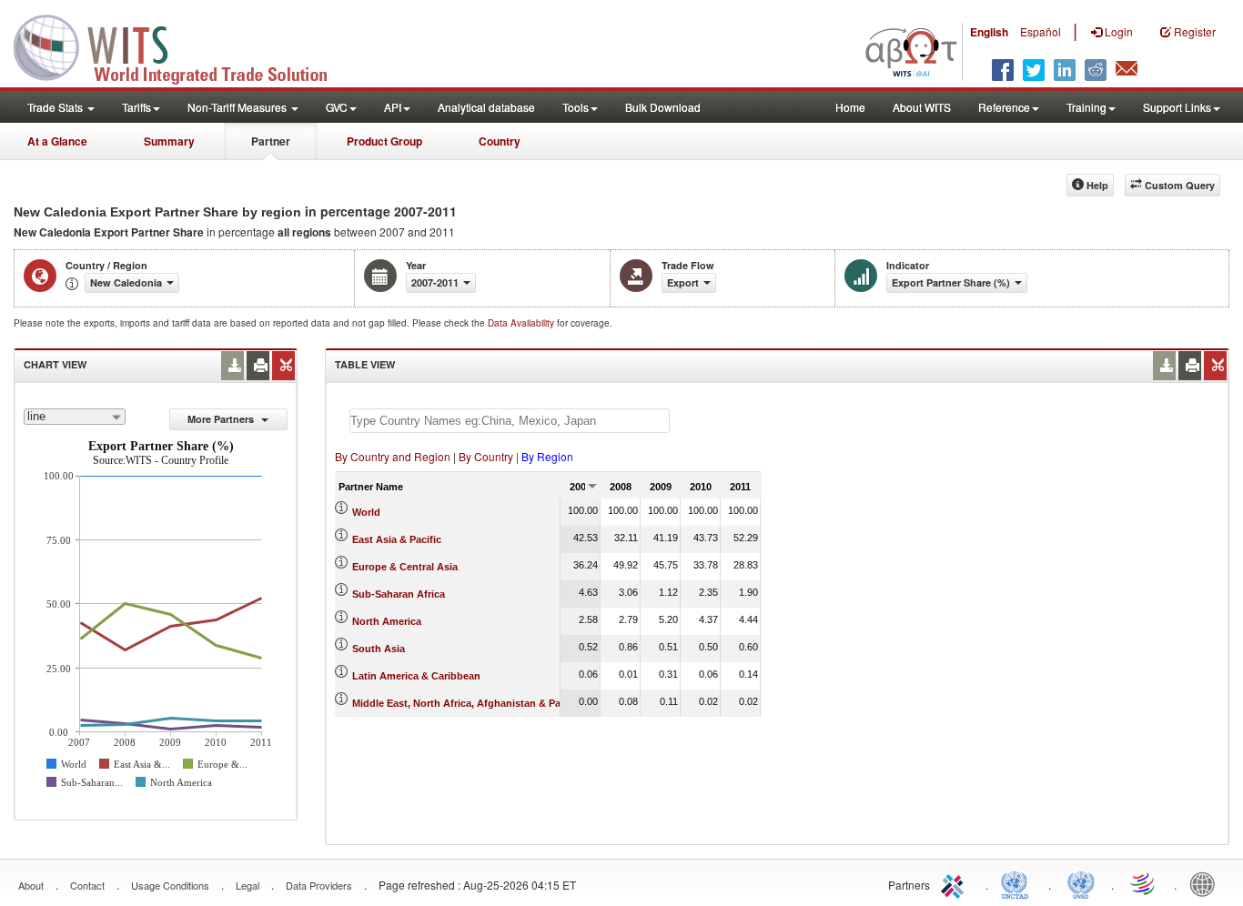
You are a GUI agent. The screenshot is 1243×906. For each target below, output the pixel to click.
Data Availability (522, 323)
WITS (182, 45)
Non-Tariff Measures (238, 107)
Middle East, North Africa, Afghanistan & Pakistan (471, 703)
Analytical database (486, 107)
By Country (486, 456)
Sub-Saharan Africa (398, 594)
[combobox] (75, 416)
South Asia (378, 648)
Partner (270, 141)
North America (386, 621)
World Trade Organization (1144, 883)
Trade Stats (56, 107)
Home (850, 107)
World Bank (1206, 883)
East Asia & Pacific (396, 539)
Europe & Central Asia (405, 566)
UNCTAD (1018, 883)
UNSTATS (1081, 883)
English (989, 32)
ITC (955, 883)
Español (1040, 31)
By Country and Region (392, 456)
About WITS (922, 107)
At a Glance (57, 141)
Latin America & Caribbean (416, 675)
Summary (169, 141)
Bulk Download (663, 107)
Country (499, 141)
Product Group (384, 141)
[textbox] (509, 420)
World (366, 512)
